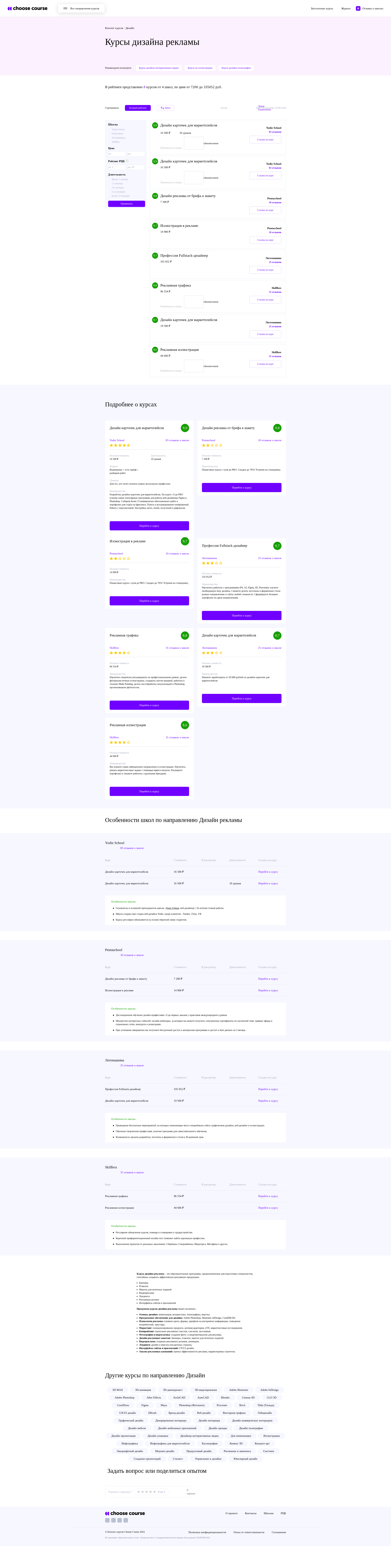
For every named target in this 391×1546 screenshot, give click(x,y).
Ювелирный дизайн (245, 1458)
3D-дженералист (173, 1389)
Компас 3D (236, 1443)
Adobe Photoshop (124, 1397)
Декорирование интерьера (170, 1420)
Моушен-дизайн (164, 1451)
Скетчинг (268, 1451)
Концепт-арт (262, 1443)
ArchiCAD (179, 1397)
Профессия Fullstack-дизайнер (184, 255)
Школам (268, 1513)
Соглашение (279, 1532)
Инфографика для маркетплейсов (170, 1443)
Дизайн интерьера (209, 1420)
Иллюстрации (271, 1435)
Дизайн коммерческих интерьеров (252, 1420)
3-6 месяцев (118, 187)
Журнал (346, 8)
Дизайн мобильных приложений (177, 1428)
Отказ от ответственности (249, 1532)
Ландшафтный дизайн (130, 1451)
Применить (127, 203)
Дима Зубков (172, 908)
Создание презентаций (147, 1458)
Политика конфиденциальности (207, 1532)
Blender (225, 1397)
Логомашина (118, 137)
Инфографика (130, 1443)
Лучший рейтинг (138, 108)
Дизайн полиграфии (251, 1428)
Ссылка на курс (265, 139)
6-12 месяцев (118, 191)
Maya (164, 1405)
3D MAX (117, 1389)
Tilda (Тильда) (266, 1405)
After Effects (154, 1397)
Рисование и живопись (237, 1451)
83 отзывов (275, 132)
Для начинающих (241, 1435)
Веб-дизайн (204, 1412)
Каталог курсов (114, 28)
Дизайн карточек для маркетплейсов (188, 125)
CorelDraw (123, 1405)
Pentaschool (117, 133)
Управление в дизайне (208, 1458)
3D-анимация (143, 1389)
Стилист (178, 1458)
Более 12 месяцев (121, 196)
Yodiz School (118, 129)
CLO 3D (271, 1397)
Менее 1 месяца (120, 179)
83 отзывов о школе (177, 440)
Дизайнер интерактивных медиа (199, 1435)
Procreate (222, 1405)
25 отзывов (275, 262)
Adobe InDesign (269, 1389)
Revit (242, 1405)
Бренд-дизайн (177, 1412)
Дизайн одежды (218, 1428)
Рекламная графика (175, 285)
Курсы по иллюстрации (200, 68)
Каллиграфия (209, 1443)
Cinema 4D (248, 1397)
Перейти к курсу (149, 600)
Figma (144, 1405)
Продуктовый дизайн (199, 1451)
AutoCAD (203, 1397)
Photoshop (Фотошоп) (192, 1405)
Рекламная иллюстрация (179, 350)
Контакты (250, 1513)
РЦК (283, 1513)
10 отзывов (275, 202)
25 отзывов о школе (269, 558)
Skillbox (116, 142)
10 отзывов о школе (177, 553)
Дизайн (130, 28)
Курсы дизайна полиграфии (236, 68)
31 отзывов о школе (177, 737)
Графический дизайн (131, 1420)
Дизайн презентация (123, 1435)
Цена (167, 108)
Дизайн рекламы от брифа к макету (188, 196)
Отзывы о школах (372, 8)
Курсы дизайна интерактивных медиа (159, 68)
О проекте (232, 1513)
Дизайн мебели (137, 1428)
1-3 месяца (117, 183)
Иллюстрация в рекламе (179, 226)
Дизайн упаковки (158, 1435)
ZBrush (152, 1412)
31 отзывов (275, 292)
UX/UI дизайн (127, 1412)
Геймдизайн (265, 1412)
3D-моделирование (206, 1389)
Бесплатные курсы (322, 8)
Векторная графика (234, 1412)
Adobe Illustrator (238, 1389)
